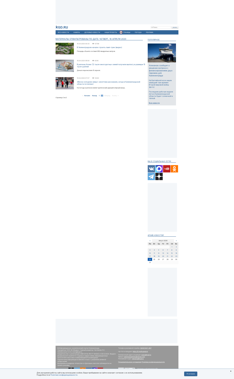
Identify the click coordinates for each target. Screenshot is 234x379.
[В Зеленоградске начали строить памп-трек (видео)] (65, 54)
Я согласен (191, 374)
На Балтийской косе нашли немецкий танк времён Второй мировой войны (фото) (160, 83)
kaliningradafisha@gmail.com (134, 357)
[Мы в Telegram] (151, 179)
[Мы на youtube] (167, 172)
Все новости (154, 103)
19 (159, 256)
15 (172, 253)
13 (163, 253)
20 (163, 256)
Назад (94, 96)
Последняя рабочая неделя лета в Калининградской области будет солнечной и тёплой (161, 95)
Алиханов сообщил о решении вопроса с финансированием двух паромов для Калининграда (160, 70)
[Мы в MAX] (159, 172)
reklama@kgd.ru (138, 359)
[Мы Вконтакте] (151, 172)
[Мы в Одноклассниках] (174, 172)
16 (176, 253)
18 (154, 256)
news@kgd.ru (146, 355)
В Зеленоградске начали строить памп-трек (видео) (99, 47)
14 (167, 253)
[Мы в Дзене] (159, 179)
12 (158, 253)
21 (167, 256)
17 (150, 256)
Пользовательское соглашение (129, 362)
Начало (87, 96)
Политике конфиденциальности (63, 375)
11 (154, 253)
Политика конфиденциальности (153, 362)
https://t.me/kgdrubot (140, 351)
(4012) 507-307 (145, 348)
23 (176, 256)
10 (150, 253)
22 (172, 256)
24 (150, 259)
